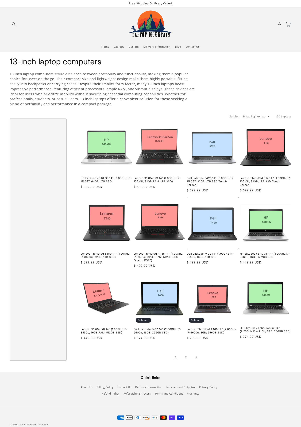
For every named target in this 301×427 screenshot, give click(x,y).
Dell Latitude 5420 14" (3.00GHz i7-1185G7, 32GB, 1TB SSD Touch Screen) (210, 181)
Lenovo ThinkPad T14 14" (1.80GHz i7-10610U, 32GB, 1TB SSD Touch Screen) (265, 181)
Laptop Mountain (28, 424)
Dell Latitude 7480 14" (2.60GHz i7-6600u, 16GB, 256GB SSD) (157, 331)
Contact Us (124, 387)
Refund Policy (111, 393)
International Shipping (180, 387)
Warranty (193, 393)
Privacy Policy (208, 387)
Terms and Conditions (169, 393)
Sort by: (234, 116)
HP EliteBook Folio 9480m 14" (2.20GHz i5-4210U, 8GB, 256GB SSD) (265, 329)
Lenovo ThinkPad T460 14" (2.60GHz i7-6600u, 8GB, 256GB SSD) (211, 331)
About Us (87, 387)
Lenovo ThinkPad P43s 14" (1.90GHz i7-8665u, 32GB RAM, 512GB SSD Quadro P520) (158, 257)
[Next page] (196, 357)
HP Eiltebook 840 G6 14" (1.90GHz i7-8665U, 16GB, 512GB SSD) (265, 255)
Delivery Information (148, 387)
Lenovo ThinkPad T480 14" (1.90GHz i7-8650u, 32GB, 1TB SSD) (105, 255)
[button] (14, 24)
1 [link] (176, 357)
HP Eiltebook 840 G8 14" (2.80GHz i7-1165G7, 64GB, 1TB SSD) (106, 180)
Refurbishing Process (137, 393)
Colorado (43, 424)
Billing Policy (105, 387)
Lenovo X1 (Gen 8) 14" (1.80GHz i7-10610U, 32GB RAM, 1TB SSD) (157, 180)
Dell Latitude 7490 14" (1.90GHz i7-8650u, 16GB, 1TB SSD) (210, 255)
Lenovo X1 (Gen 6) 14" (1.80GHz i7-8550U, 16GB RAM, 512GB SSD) (104, 331)
